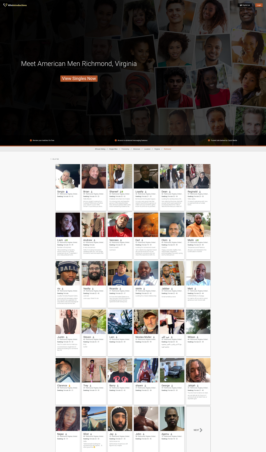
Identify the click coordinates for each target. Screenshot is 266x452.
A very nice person (89, 247)
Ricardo (113, 288)
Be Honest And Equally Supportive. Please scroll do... (146, 199)
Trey (85, 385)
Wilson (191, 337)
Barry (112, 385)
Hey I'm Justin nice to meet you (67, 344)
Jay (111, 434)
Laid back (112, 250)
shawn (139, 385)
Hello (85, 441)
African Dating (100, 149)
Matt (190, 288)
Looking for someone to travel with (146, 247)
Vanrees (114, 240)
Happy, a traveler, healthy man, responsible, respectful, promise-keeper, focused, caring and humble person (172, 252)
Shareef (113, 191)
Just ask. (86, 296)
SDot (86, 434)
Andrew (87, 240)
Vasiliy (86, 288)
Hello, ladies (191, 199)
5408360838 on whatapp (196, 296)
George (166, 385)
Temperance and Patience (196, 247)
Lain (111, 337)
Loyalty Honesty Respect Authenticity (67, 296)
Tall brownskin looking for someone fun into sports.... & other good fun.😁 (92, 445)
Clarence (62, 385)
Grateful (164, 247)
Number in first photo (64, 247)
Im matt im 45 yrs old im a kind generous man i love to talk (198, 299)
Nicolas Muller (143, 337)
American (136, 149)
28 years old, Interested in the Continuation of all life (197, 250)
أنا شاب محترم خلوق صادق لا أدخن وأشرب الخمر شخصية (172, 344)
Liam (60, 240)
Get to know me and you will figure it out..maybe (118, 444)
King (84, 344)
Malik (191, 240)
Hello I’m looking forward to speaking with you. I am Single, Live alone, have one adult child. (93, 251)
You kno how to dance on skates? (198, 393)
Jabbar (166, 288)
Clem (164, 240)
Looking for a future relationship (145, 296)
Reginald (193, 191)
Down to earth (114, 247)
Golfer (85, 347)
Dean (164, 191)
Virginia (157, 149)
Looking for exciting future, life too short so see (172, 199)
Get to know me (114, 441)
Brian (86, 191)
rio (58, 288)
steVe (138, 288)
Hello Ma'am (87, 199)
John (138, 434)
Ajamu (165, 434)
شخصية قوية (165, 347)
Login (259, 5)
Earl (137, 240)
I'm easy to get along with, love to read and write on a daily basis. (197, 203)
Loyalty (139, 191)
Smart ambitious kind (169, 297)
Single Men (113, 149)
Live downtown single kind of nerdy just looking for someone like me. (67, 348)
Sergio (60, 191)
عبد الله (165, 337)
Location (147, 149)
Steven (87, 337)
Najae (60, 434)
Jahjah (191, 385)
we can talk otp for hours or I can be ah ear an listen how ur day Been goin (197, 396)
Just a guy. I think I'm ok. (91, 298)
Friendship (125, 149)
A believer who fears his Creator (119, 199)
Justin (60, 337)
